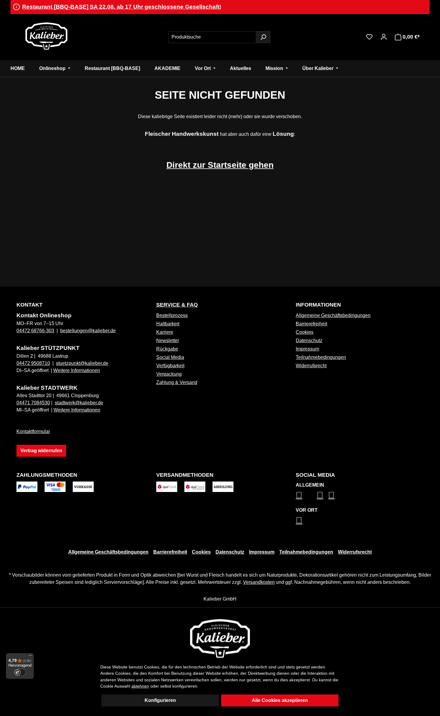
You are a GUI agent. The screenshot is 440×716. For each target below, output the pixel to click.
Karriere (164, 332)
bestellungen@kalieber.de (88, 330)
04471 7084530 (33, 402)
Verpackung (169, 374)
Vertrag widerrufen (41, 450)
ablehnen (140, 686)
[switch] (20, 672)
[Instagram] (299, 495)
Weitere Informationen (76, 370)
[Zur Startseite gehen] (46, 36)
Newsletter (167, 340)
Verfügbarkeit (170, 365)
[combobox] (212, 37)
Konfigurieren (160, 700)
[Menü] (30, 656)
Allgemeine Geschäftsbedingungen (333, 315)
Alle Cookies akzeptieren (280, 700)
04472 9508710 (33, 363)
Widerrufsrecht (311, 365)
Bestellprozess (172, 315)
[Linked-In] (320, 495)
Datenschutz (309, 340)
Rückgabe (167, 348)
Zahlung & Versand (176, 382)
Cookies (304, 332)
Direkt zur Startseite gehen (220, 165)
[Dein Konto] (384, 37)
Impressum (307, 348)
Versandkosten (259, 582)
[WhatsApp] (299, 520)
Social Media (170, 357)
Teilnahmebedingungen (321, 357)
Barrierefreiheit (311, 323)
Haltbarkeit (167, 323)
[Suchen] (263, 37)
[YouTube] (331, 495)
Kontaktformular (33, 431)
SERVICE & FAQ (177, 305)
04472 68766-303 (35, 330)
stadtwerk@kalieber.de (79, 402)
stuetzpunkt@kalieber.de (82, 363)
